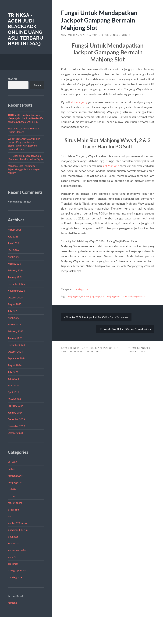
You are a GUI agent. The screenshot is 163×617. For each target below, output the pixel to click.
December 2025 (16, 283)
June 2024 (13, 378)
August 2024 (14, 365)
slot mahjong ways (90, 296)
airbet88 (12, 462)
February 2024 (15, 405)
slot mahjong (79, 102)
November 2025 (16, 290)
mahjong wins (15, 482)
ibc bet (11, 468)
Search (12, 79)
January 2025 (15, 338)
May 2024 (13, 385)
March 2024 (14, 399)
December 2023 (16, 419)
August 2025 (14, 304)
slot (10, 516)
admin (93, 35)
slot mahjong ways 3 (134, 296)
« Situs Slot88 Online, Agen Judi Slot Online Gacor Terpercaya (96, 317)
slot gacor (13, 536)
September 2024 (16, 358)
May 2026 (13, 250)
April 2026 (13, 256)
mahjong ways (15, 475)
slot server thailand (18, 550)
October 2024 (15, 351)
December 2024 (16, 344)
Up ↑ (142, 351)
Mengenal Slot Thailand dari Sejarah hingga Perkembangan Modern (23, 169)
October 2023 (15, 432)
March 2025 (14, 324)
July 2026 (13, 236)
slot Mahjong (111, 166)
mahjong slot (73, 296)
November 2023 (16, 426)
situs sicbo (13, 509)
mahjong (12, 602)
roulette (12, 489)
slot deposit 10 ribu (18, 529)
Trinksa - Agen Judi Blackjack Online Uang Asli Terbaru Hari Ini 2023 (25, 29)
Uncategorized (15, 577)
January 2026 (15, 277)
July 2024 (13, 371)
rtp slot (11, 496)
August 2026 (14, 229)
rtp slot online (15, 502)
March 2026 (14, 263)
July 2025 (13, 310)
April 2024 (13, 392)
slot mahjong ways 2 (112, 296)
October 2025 (15, 297)
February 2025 (15, 331)
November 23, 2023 (73, 35)
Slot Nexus (13, 543)
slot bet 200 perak (17, 523)
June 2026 (13, 243)
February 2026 (15, 270)
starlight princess (17, 570)
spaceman (13, 563)
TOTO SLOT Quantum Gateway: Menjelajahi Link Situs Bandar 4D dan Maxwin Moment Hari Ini (25, 118)
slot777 (12, 557)
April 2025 (13, 317)
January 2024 (15, 412)
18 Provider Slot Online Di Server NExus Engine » (125, 328)
